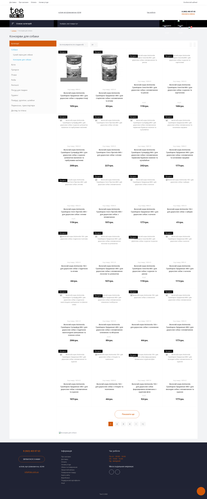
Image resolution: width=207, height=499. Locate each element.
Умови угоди (43, 2)
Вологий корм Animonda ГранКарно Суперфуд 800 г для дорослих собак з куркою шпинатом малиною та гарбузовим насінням (74, 155)
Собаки (14, 49)
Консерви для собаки (22, 60)
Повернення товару (68, 472)
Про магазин (23, 2)
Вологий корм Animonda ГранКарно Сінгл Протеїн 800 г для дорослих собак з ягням (109, 152)
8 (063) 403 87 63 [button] (31, 451)
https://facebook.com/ (111, 472)
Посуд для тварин (19, 90)
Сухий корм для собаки (23, 55)
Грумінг (14, 95)
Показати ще (128, 414)
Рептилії (15, 85)
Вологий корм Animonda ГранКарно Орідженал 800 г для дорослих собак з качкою (144, 212)
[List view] (191, 44)
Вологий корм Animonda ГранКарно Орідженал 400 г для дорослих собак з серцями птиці (74, 95)
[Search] (157, 23)
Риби (13, 80)
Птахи (14, 75)
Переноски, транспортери (23, 105)
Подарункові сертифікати (70, 480)
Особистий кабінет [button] (190, 2)
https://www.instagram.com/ (117, 472)
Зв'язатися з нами (31, 459)
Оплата (33, 2)
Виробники (65, 478)
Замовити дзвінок (188, 14)
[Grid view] (195, 44)
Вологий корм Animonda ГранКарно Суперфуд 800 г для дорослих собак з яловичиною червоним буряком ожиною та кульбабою (144, 155)
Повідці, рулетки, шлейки (23, 100)
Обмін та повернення (69, 467)
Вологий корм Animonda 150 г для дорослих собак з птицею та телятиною (109, 386)
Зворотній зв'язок (68, 470)
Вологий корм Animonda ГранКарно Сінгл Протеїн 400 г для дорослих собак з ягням (74, 212)
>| (143, 424)
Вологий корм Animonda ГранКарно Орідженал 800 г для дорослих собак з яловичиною (179, 327)
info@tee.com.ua (32, 472)
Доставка (12, 2)
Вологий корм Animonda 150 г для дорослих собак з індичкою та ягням (74, 268)
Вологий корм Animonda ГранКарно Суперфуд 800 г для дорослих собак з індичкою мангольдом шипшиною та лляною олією (74, 329)
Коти (13, 64)
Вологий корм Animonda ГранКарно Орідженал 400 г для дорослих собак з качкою (179, 268)
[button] (190, 11)
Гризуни (15, 69)
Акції (63, 483)
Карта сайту (65, 475)
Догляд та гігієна (18, 110)
